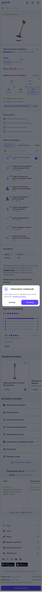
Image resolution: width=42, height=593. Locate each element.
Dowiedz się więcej (19, 297)
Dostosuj (12, 302)
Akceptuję (30, 302)
